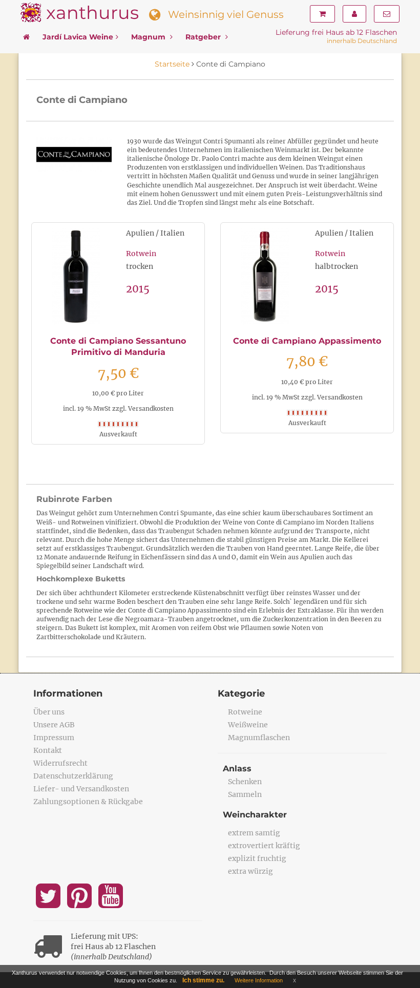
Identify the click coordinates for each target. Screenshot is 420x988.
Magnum (149, 36)
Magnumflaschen (259, 737)
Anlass (237, 768)
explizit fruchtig (257, 858)
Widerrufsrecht (60, 763)
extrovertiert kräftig (264, 845)
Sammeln (245, 794)
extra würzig (250, 871)
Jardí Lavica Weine (78, 36)
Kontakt (47, 750)
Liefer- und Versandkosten (81, 788)
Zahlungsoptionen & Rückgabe (88, 801)
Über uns (49, 712)
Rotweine (245, 712)
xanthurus (92, 13)
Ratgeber (204, 36)
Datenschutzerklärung (73, 776)
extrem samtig (254, 832)
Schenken (245, 781)
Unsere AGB (54, 724)
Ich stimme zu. (203, 980)
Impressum (53, 737)
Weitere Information (259, 980)
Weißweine (248, 724)
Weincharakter (255, 814)
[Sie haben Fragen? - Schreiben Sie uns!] (387, 14)
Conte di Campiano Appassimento (307, 341)
